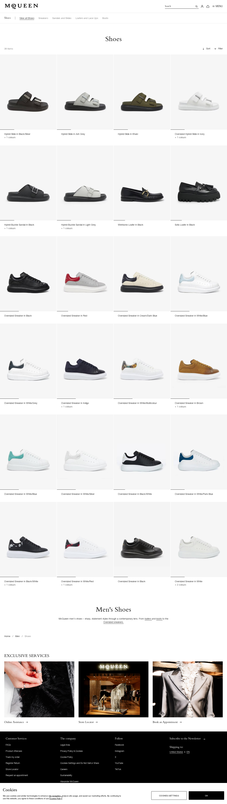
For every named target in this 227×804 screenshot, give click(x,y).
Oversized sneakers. (113, 622)
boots (159, 619)
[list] (64, 18)
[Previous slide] (4, 88)
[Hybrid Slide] (28, 92)
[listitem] (27, 18)
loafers (148, 619)
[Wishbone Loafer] (142, 183)
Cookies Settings (169, 795)
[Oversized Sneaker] (28, 273)
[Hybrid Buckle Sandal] (28, 183)
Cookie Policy (56, 798)
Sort (208, 49)
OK (206, 795)
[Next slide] (52, 88)
